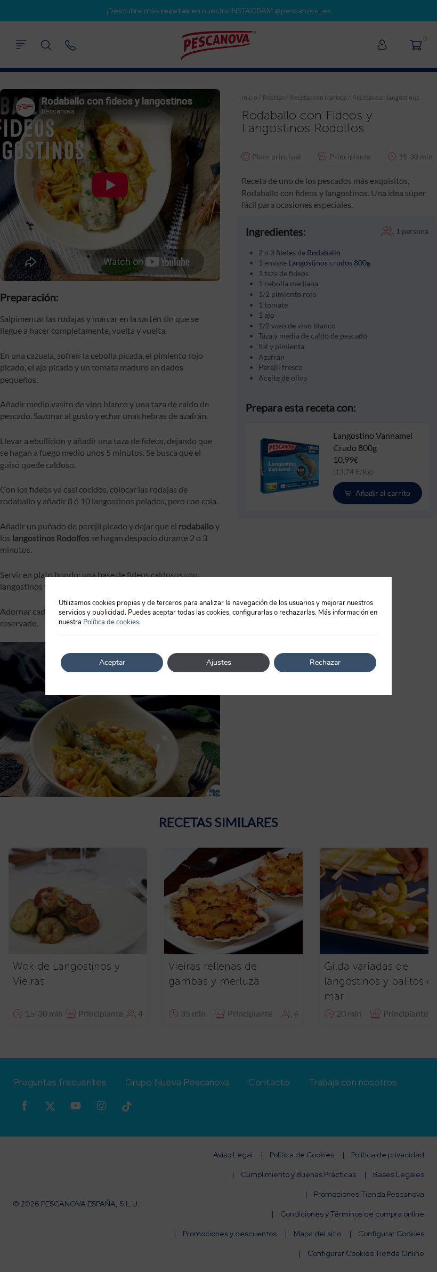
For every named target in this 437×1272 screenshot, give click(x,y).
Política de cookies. (112, 622)
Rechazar (325, 662)
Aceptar (112, 662)
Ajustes (218, 662)
